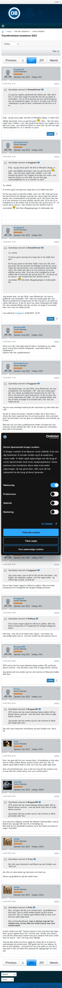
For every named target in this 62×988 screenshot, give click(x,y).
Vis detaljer (47, 523)
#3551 (56, 704)
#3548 (56, 565)
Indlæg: (35, 77)
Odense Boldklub (38, 31)
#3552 (56, 756)
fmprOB (17, 782)
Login (56, 2)
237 (31, 60)
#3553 (56, 797)
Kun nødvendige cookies (31, 549)
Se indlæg (42, 89)
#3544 (56, 342)
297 (41, 60)
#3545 (56, 378)
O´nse (17, 689)
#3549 (56, 613)
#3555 (56, 902)
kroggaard (19, 69)
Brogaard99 (19, 327)
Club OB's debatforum (22, 31)
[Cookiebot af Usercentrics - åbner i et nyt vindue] (46, 437)
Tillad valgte (31, 541)
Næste (54, 60)
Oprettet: (17, 77)
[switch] (54, 494)
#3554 (56, 853)
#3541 (56, 84)
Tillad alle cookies (31, 532)
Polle (16, 741)
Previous (11, 60)
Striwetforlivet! (21, 142)
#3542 (56, 157)
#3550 (56, 661)
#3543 (56, 242)
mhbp (16, 839)
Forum (9, 31)
